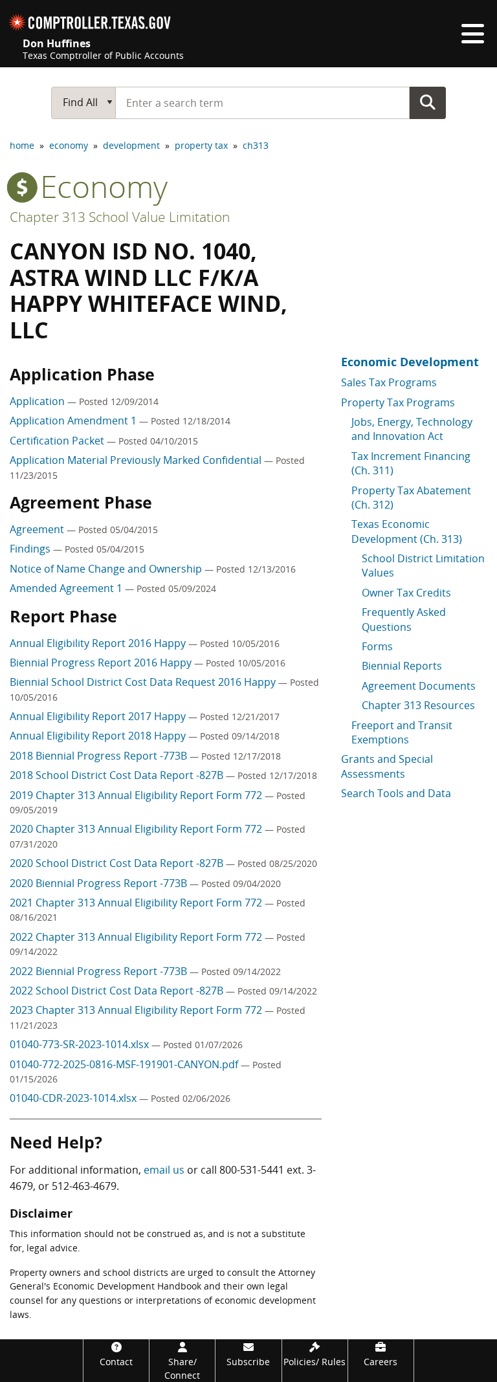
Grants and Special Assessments (387, 766)
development (131, 145)
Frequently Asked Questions (404, 619)
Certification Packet (58, 440)
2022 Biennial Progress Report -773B (100, 971)
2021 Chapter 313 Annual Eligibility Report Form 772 (137, 902)
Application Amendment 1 (74, 420)
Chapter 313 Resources (418, 705)
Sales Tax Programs (389, 382)
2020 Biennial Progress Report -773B (100, 883)
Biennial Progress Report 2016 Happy (102, 662)
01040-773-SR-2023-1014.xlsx (80, 1044)
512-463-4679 (84, 1186)
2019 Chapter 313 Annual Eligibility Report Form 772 (137, 795)
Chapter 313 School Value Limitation (120, 217)
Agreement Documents (419, 686)
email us (164, 1170)
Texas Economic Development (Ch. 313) (406, 531)
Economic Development (410, 361)
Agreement (38, 529)
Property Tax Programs (398, 402)
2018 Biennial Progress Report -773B (100, 756)
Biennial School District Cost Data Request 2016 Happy (144, 682)
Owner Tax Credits (406, 593)
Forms (377, 646)
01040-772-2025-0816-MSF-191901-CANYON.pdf (125, 1064)
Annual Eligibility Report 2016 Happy (99, 643)
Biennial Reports (402, 666)
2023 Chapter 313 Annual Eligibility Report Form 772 (137, 1010)
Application (38, 401)
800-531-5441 (251, 1170)
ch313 (256, 145)
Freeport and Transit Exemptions (401, 732)
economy (68, 145)
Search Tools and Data (396, 793)
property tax (201, 145)
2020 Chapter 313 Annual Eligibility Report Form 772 (137, 829)
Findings (31, 549)
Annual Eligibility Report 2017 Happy (99, 716)
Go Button (428, 102)
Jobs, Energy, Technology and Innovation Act (411, 429)
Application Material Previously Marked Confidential (137, 460)
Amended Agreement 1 (67, 588)
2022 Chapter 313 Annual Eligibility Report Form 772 (137, 937)
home (22, 145)
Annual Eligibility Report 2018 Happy (99, 736)
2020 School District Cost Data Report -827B (118, 863)
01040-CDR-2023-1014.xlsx (74, 1098)
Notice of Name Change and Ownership (107, 569)
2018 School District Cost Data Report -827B (118, 775)
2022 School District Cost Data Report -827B (118, 990)
